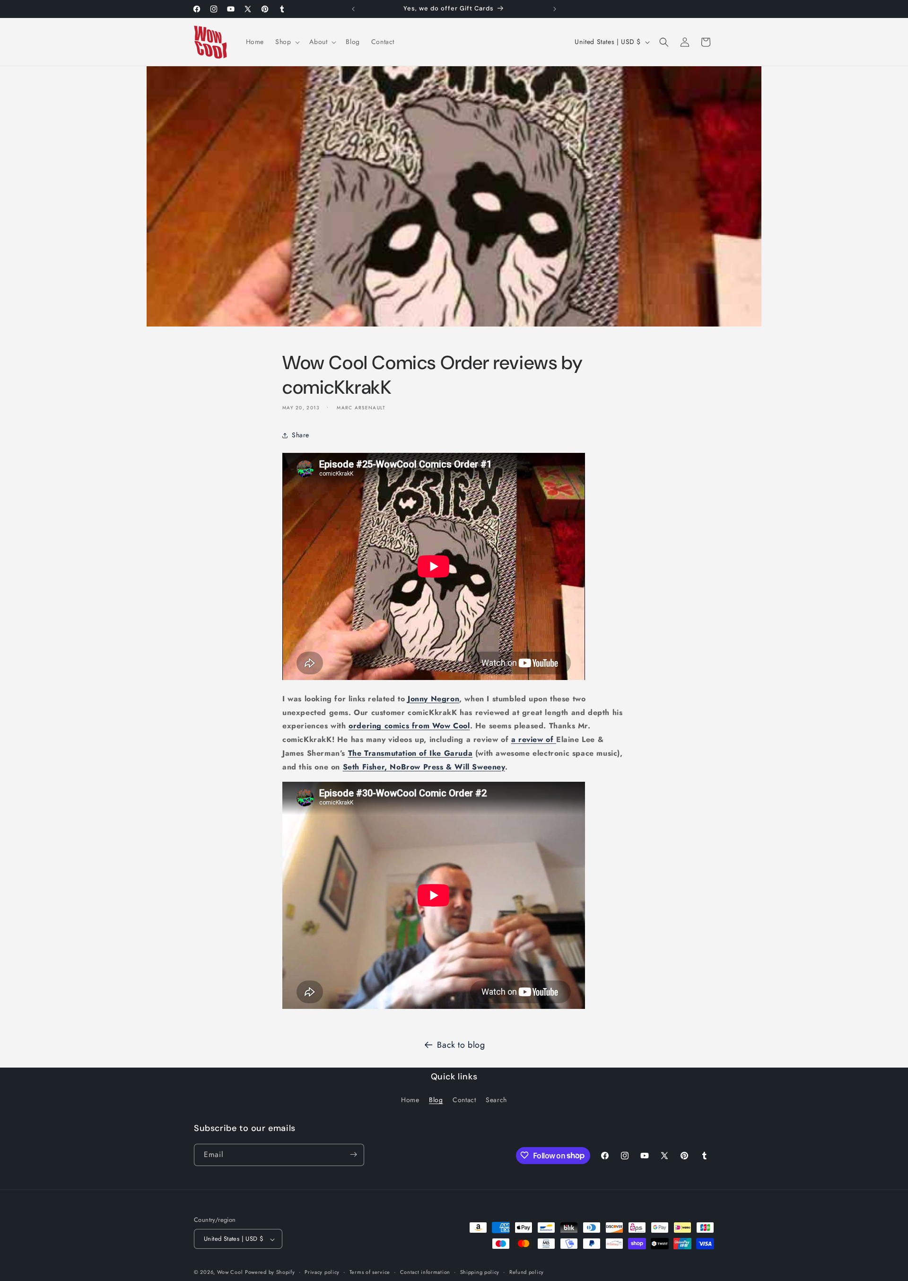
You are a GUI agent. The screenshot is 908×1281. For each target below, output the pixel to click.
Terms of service (369, 1272)
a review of (533, 739)
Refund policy (526, 1272)
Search (496, 1100)
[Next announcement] (554, 9)
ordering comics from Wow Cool (409, 726)
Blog (436, 1100)
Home (410, 1100)
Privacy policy (322, 1272)
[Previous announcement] (353, 9)
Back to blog (461, 1045)
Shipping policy (480, 1272)
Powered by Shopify (270, 1272)
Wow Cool (230, 1272)
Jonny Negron (433, 698)
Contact (464, 1100)
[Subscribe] (353, 1154)
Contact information (425, 1272)
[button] (287, 42)
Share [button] (300, 435)
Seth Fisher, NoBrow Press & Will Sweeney (424, 766)
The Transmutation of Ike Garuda (410, 753)
